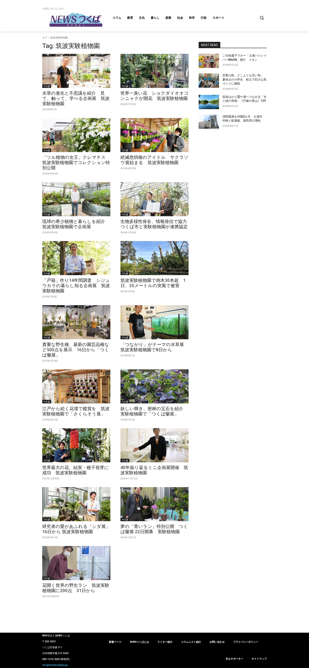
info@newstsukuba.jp (55, 665)
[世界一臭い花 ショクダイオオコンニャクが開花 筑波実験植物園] (154, 71)
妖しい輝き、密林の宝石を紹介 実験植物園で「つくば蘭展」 (154, 411)
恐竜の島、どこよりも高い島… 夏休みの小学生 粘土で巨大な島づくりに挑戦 (244, 79)
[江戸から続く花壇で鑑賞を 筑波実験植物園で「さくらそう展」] (76, 386)
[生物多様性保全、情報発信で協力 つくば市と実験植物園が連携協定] (154, 199)
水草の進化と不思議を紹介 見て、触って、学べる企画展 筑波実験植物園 (76, 98)
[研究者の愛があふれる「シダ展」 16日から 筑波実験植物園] (76, 504)
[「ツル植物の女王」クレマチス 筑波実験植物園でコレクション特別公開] (76, 135)
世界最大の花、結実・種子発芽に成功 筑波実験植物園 (75, 470)
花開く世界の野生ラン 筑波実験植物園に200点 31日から (75, 588)
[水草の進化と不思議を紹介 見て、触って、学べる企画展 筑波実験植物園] (76, 71)
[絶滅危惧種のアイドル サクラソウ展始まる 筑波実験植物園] (154, 135)
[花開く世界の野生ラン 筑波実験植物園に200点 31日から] (76, 563)
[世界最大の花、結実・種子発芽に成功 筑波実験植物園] (76, 445)
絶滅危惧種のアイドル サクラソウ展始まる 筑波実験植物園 (154, 160)
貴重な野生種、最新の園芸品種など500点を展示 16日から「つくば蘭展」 (75, 350)
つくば (47, 86)
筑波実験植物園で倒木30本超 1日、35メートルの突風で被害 (153, 283)
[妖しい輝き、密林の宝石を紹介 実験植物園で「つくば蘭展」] (154, 386)
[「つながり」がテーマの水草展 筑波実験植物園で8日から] (154, 322)
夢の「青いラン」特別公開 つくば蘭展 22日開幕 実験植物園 (154, 529)
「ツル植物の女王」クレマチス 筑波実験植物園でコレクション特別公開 (76, 162)
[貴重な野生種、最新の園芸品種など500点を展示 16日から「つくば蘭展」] (76, 322)
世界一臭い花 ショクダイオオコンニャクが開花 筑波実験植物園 (154, 96)
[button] (262, 18)
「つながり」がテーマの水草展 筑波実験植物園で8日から (154, 347)
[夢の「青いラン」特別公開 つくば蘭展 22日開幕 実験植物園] (154, 504)
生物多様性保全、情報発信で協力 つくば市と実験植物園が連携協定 (155, 224)
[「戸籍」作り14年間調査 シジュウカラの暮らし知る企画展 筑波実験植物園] (76, 258)
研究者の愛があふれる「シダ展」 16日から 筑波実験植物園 (78, 529)
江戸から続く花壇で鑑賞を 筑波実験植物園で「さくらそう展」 (76, 411)
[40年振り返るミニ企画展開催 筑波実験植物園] (154, 445)
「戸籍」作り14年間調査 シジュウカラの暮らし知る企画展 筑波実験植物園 (76, 285)
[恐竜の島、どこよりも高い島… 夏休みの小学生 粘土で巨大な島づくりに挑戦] (209, 80)
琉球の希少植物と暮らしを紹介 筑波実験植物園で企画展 (76, 224)
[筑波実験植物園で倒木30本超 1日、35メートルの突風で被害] (154, 258)
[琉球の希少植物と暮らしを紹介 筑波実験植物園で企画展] (76, 199)
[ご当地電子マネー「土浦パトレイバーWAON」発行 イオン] (209, 61)
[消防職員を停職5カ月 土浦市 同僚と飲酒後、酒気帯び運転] (209, 122)
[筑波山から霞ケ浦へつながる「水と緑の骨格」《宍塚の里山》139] (209, 102)
